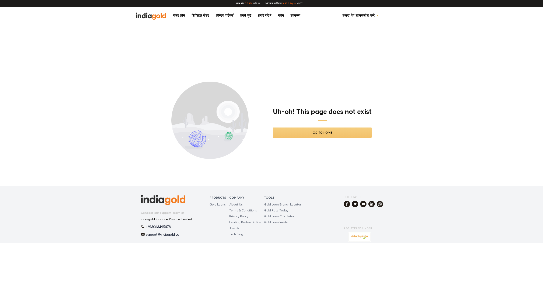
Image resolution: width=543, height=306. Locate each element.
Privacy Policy (238, 216)
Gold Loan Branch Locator (282, 204)
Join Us (234, 228)
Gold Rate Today (276, 210)
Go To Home (322, 132)
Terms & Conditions (243, 210)
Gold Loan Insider (276, 222)
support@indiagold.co (162, 234)
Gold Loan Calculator (279, 216)
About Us (236, 204)
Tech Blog (236, 234)
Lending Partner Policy (245, 222)
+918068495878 (158, 227)
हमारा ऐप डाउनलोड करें (359, 15)
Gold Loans (218, 204)
